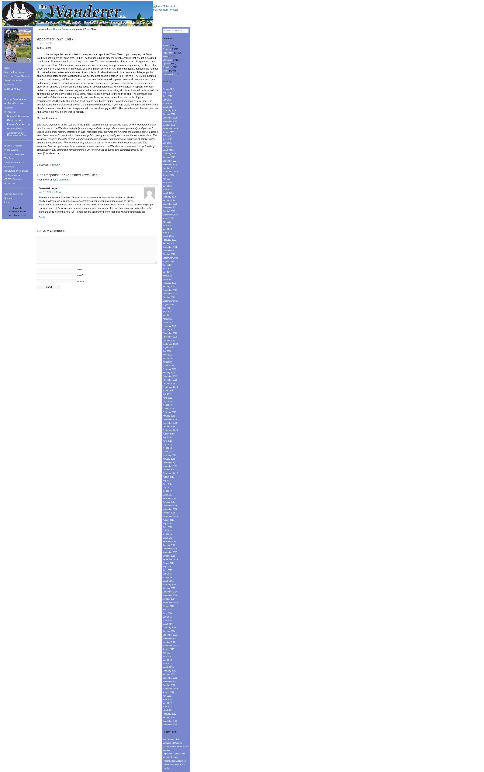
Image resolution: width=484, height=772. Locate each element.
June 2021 (167, 312)
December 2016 (170, 505)
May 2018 (167, 444)
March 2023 (168, 236)
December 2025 (170, 118)
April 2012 (167, 706)
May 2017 (167, 487)
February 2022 (169, 283)
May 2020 (167, 358)
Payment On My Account (18, 124)
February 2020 (169, 369)
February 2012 (169, 714)
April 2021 (167, 319)
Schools (166, 67)
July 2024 (167, 179)
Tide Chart (9, 158)
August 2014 (168, 606)
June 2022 (167, 268)
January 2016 (169, 545)
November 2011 (170, 724)
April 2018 (167, 448)
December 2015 (170, 548)
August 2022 (168, 261)
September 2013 (170, 645)
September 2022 (170, 258)
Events (166, 45)
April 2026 (167, 103)
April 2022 (167, 276)
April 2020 (167, 362)
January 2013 (169, 674)
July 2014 (167, 610)
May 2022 (167, 272)
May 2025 (167, 143)
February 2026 (169, 110)
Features (167, 49)
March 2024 (168, 193)
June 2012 (167, 699)
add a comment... (61, 179)
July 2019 (167, 394)
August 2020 (168, 347)
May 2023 (167, 229)
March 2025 (168, 150)
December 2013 (170, 635)
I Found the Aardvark (14, 154)
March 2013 (168, 667)
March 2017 (168, 495)
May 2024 (167, 186)
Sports (166, 71)
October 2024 (169, 168)
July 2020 (167, 351)
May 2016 (167, 531)
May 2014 (167, 617)
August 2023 (168, 218)
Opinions (66, 29)
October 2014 (169, 599)
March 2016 (168, 538)
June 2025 (167, 139)
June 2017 (167, 484)
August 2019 (168, 390)
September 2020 (170, 344)
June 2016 (167, 527)
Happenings (168, 53)
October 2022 (169, 254)
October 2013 (169, 642)
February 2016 (169, 541)
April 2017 (167, 491)
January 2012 (169, 717)
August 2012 (168, 692)
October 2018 (169, 426)
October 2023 (169, 211)
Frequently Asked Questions (17, 76)
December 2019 (170, 376)
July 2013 (167, 653)
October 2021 (169, 297)
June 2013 (167, 656)
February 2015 (169, 584)
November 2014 (170, 595)
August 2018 (168, 434)
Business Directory (13, 145)
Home (56, 29)
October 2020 (169, 340)
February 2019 (169, 412)
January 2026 (169, 114)
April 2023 (167, 233)
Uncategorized (169, 74)
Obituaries (9, 84)
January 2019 (169, 416)
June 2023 (167, 225)
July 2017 (167, 480)
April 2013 (167, 663)
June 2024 (167, 182)
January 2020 (169, 373)
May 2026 (167, 100)
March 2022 (168, 279)
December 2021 (170, 290)
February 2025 (169, 154)
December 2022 (170, 247)
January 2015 (169, 588)
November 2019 (170, 380)
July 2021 (167, 308)
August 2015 (168, 563)
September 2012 (170, 689)
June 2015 (167, 570)
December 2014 (170, 592)
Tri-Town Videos (12, 175)
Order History (14, 120)
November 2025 (170, 121)
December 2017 (170, 462)
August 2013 (168, 649)
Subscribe (8, 107)
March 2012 (168, 710)
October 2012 (169, 685)
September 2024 (170, 171)
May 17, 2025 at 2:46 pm (50, 192)
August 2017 (168, 477)
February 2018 (169, 455)
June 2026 (167, 96)
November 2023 (170, 207)
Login (6, 202)
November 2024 (170, 164)
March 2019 (168, 408)
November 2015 (170, 552)
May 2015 (167, 574)
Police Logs (9, 183)
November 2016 (170, 509)
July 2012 (167, 696)
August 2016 (168, 520)
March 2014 (168, 624)
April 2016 (167, 534)
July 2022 (167, 265)
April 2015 (167, 577)
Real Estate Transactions (16, 171)
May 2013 (167, 660)
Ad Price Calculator (14, 103)
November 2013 (170, 638)
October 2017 (169, 469)
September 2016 (170, 516)
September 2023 (170, 215)
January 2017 (169, 502)
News (165, 56)
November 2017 (170, 466)
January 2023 (169, 243)
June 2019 (167, 398)
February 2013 (169, 671)
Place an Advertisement (15, 99)
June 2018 (167, 441)
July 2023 (167, 222)
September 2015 (170, 559)
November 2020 (170, 337)
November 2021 (170, 294)
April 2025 (167, 146)
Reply (42, 217)
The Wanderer (77, 13)
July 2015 (167, 566)
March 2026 (168, 107)
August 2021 (168, 304)
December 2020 (170, 333)
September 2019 (170, 387)
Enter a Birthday (12, 88)
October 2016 (169, 513)
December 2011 (170, 721)
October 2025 (169, 125)
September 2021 (170, 301)
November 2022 (170, 250)
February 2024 (169, 197)
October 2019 (169, 383)
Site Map (8, 198)
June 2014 (167, 613)
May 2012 (167, 703)
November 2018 (170, 423)
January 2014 (169, 631)
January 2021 (169, 329)
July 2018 (167, 437)
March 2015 (168, 581)
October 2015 (169, 556)
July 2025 (167, 136)
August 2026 (168, 89)
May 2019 (167, 401)
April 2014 (167, 620)
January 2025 (169, 157)
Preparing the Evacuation (174, 761)
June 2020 (167, 355)
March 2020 (168, 365)
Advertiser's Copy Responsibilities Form (16, 134)
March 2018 (168, 452)
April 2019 (167, 405)
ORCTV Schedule (13, 179)
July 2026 (167, 92)
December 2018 (170, 419)
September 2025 (170, 128)
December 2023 (170, 204)
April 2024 (167, 189)
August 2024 (168, 175)
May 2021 (167, 315)
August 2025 (168, 132)
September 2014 (170, 602)
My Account (10, 112)
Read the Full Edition (14, 72)
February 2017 (169, 498)
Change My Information (18, 116)
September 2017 (170, 473)
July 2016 (167, 523)
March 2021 (168, 322)
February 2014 (169, 627)
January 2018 (169, 459)
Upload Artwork (14, 128)
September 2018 (170, 430)
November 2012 (170, 681)
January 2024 (169, 200)
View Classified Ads (13, 80)
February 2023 (169, 240)
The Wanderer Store (14, 162)
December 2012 (170, 678)
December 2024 (170, 161)
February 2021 (169, 326)
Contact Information (13, 194)
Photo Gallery (11, 150)
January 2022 (169, 286)
